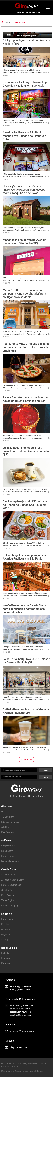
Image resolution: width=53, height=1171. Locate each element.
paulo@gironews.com (20, 1008)
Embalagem (7, 851)
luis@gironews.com (19, 1047)
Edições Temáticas (10, 822)
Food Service (7, 895)
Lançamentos (8, 845)
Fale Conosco (7, 832)
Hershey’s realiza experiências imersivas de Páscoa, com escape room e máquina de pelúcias (24, 190)
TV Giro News (7, 817)
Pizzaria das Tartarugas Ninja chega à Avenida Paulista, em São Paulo (25, 84)
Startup (4, 939)
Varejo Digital (7, 900)
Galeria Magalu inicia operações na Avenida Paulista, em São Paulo (25, 557)
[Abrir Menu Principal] (48, 9)
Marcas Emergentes (10, 861)
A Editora (5, 827)
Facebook (6, 963)
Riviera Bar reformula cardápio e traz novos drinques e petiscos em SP (25, 399)
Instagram (6, 958)
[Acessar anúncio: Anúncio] (27, 35)
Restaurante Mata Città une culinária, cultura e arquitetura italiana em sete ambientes (26, 347)
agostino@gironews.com (21, 1015)
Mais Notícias (26, 759)
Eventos (5, 924)
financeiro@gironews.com (22, 1031)
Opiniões (5, 929)
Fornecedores (7, 856)
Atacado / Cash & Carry (12, 879)
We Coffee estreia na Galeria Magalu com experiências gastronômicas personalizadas (25, 609)
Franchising (7, 919)
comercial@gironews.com (22, 1005)
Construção (6, 890)
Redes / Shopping (9, 905)
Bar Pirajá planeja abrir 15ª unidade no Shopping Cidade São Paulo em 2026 (25, 505)
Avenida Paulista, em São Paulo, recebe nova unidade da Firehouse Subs (24, 136)
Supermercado (8, 874)
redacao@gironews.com (21, 986)
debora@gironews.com (21, 1012)
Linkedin (5, 953)
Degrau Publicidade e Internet (28, 1071)
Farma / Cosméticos (11, 885)
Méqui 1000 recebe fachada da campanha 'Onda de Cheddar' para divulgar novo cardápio (24, 293)
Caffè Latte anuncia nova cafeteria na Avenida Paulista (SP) (26, 711)
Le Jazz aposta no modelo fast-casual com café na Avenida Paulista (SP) (26, 451)
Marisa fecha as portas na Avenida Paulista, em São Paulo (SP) (24, 241)
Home (7, 22)
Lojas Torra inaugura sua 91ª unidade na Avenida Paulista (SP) (26, 660)
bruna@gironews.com (20, 989)
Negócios (5, 934)
